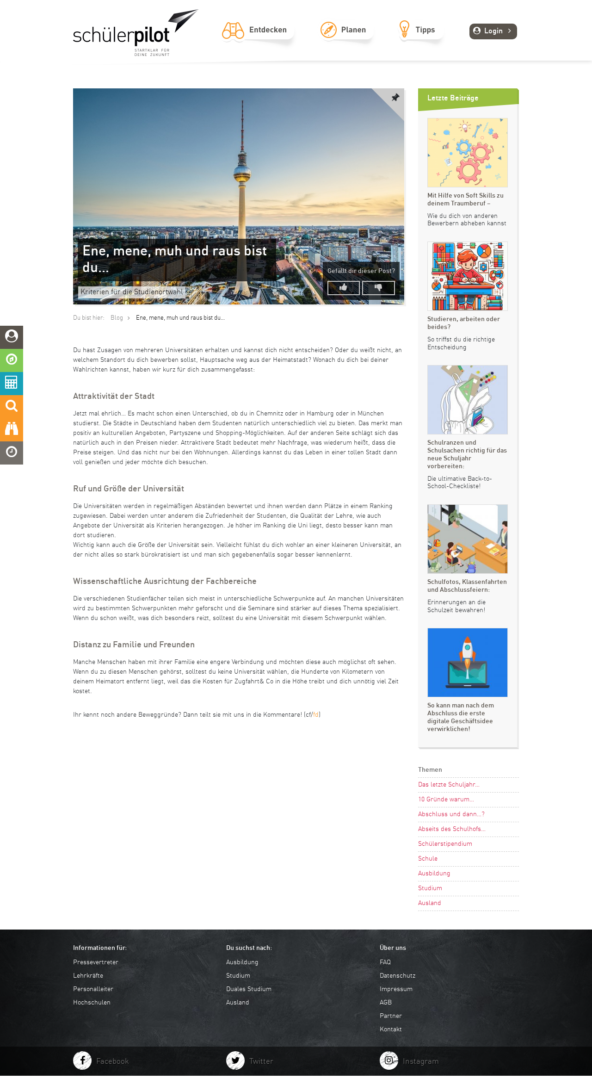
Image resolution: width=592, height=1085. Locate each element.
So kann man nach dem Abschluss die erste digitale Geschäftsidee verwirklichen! (460, 717)
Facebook (112, 1062)
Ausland (429, 903)
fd (316, 715)
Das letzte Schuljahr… (449, 784)
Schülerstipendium (445, 844)
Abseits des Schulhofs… (452, 829)
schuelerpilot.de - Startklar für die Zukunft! (136, 32)
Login (493, 31)
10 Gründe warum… (446, 799)
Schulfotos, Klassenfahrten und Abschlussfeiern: (467, 586)
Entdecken (258, 40)
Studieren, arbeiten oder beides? (463, 323)
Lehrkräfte (88, 976)
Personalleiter (93, 989)
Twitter (261, 1062)
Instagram (421, 1062)
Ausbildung (434, 873)
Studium (430, 888)
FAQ (385, 962)
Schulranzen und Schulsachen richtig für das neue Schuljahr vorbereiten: (467, 454)
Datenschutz (397, 976)
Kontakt (391, 1029)
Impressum (396, 989)
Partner (391, 1016)
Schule (428, 859)
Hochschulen (92, 1002)
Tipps (421, 40)
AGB (386, 1002)
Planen (346, 40)
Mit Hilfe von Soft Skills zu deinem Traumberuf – (465, 199)
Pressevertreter (95, 962)
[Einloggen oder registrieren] (11, 337)
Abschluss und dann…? (451, 814)
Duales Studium (248, 989)
